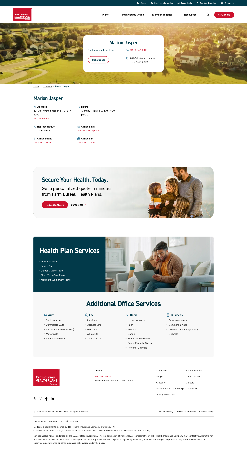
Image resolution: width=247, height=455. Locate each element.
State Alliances (194, 370)
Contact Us (192, 388)
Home (36, 86)
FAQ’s (159, 376)
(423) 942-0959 (86, 142)
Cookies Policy (206, 411)
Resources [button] (190, 14)
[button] (55, 204)
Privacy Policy (166, 411)
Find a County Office (132, 14)
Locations (47, 86)
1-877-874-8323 (104, 376)
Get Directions (41, 118)
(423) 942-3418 (138, 50)
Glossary (161, 382)
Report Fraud (193, 376)
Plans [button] (105, 14)
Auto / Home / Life (166, 394)
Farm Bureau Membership (170, 388)
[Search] (207, 15)
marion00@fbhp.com (88, 130)
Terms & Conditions (186, 411)
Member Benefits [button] (162, 14)
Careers (190, 382)
